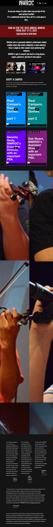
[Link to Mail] (46, 3)
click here (40, 84)
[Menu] (31, 3)
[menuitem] (31, 3)
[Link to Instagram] (43, 3)
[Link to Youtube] (40, 3)
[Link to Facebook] (37, 3)
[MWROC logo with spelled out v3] (26, 3)
